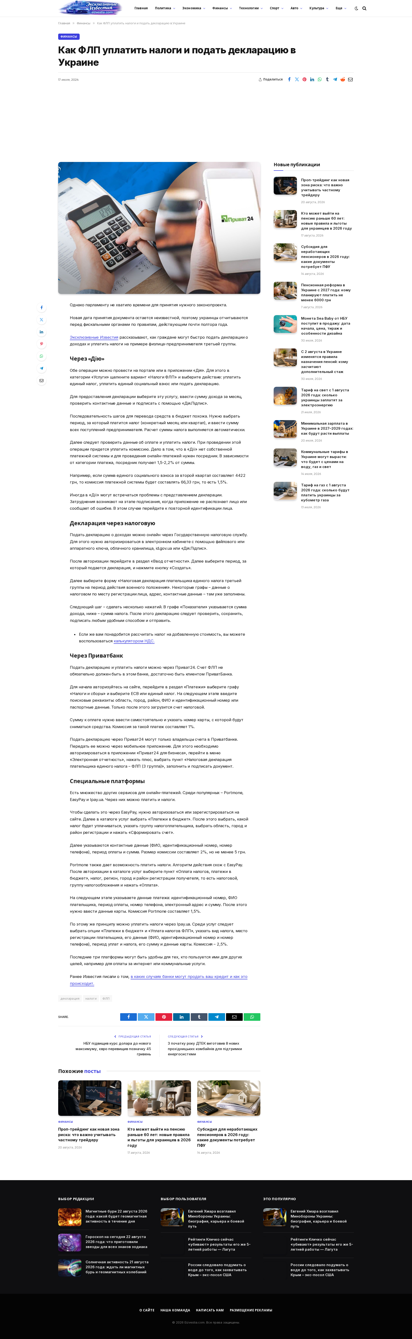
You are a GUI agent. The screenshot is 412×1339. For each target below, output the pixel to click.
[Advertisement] (206, 119)
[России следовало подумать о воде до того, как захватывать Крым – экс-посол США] (172, 1271)
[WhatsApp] (41, 356)
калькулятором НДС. (134, 641)
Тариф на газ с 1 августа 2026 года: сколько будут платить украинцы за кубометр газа (325, 492)
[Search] (363, 8)
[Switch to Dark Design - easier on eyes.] (356, 8)
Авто (295, 8)
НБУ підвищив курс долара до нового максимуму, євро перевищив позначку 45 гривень (113, 1048)
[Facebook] (41, 307)
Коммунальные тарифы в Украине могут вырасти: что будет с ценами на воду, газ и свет (324, 459)
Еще (339, 8)
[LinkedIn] (41, 332)
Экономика (191, 8)
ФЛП (106, 998)
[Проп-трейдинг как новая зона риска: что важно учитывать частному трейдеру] (89, 1098)
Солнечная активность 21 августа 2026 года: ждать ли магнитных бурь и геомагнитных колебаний (117, 1267)
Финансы (220, 8)
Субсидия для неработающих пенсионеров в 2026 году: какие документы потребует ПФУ (227, 1137)
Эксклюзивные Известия (94, 337)
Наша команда (175, 1310)
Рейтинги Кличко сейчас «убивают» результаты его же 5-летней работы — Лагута (219, 1244)
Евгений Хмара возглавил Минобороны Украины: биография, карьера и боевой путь (216, 1218)
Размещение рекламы (251, 1310)
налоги (91, 998)
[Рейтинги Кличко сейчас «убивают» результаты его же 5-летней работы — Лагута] (172, 1245)
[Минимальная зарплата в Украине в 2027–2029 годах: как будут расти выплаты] (285, 429)
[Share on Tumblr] (327, 79)
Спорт (274, 8)
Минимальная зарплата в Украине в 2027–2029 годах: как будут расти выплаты (327, 428)
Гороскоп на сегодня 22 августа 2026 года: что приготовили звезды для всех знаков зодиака (116, 1241)
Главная (141, 8)
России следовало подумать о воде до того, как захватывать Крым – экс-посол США (217, 1270)
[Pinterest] (41, 344)
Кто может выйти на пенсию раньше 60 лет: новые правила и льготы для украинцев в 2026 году (159, 1137)
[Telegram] (41, 368)
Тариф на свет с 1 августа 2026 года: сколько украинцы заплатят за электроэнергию (325, 397)
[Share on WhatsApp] (319, 79)
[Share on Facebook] (289, 79)
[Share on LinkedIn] (312, 79)
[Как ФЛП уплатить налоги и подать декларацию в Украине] (159, 228)
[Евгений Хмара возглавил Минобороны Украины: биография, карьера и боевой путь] (172, 1217)
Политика (163, 8)
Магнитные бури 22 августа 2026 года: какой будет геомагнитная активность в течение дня (116, 1216)
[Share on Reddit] (342, 79)
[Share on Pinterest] (304, 79)
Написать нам (210, 1310)
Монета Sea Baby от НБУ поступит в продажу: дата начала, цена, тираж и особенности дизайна (325, 325)
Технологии (248, 8)
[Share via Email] (350, 79)
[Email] (41, 380)
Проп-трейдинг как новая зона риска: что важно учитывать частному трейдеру (88, 1134)
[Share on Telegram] (335, 79)
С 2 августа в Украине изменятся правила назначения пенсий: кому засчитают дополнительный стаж (324, 361)
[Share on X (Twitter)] (296, 79)
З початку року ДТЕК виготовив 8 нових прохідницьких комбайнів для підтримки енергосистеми (205, 1048)
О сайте (146, 1310)
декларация (70, 998)
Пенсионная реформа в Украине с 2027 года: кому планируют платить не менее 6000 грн (326, 292)
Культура (316, 8)
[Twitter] (41, 319)
